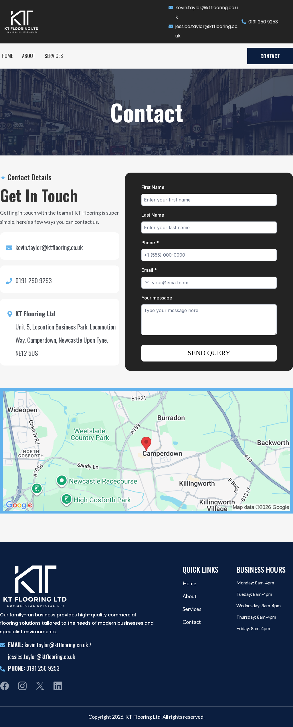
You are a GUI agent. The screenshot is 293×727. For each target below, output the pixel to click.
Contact (192, 622)
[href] (146, 450)
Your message (156, 298)
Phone (150, 242)
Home (189, 583)
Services (192, 609)
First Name (153, 187)
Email (149, 270)
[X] (40, 686)
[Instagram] (22, 686)
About (190, 596)
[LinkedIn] (58, 686)
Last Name (152, 215)
